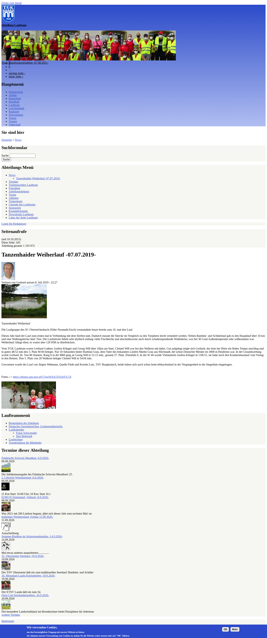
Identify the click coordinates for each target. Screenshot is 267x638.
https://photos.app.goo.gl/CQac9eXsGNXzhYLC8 (42, 376)
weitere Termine (10, 614)
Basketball (15, 98)
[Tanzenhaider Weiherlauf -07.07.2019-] (24, 317)
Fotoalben (14, 188)
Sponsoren (15, 207)
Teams (12, 194)
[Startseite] (8, 21)
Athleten (14, 198)
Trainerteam (15, 201)
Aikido (13, 95)
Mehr (235, 629)
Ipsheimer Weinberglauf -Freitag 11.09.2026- (27, 516)
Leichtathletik (16, 108)
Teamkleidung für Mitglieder (25, 442)
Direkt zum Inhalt (11, 3)
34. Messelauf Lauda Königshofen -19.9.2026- (28, 575)
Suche (5, 155)
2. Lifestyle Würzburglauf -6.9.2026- (22, 477)
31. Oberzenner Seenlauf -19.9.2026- (22, 556)
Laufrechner (16, 439)
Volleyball (14, 124)
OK (225, 629)
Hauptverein (16, 92)
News (18, 139)
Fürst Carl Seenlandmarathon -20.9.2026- (25, 595)
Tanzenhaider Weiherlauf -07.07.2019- (38, 178)
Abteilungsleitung (19, 191)
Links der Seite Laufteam (23, 217)
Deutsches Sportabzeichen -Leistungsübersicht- (36, 426)
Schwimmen (16, 114)
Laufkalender (16, 429)
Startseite (6, 139)
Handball (14, 101)
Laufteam (14, 105)
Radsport (14, 111)
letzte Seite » (16, 76)
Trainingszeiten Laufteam (23, 184)
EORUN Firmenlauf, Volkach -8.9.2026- (25, 497)
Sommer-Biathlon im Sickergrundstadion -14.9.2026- (31, 536)
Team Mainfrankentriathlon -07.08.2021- (24, 62)
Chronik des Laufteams (22, 204)
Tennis (12, 118)
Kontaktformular (18, 211)
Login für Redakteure (13, 223)
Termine (13, 181)
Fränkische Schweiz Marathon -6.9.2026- (25, 458)
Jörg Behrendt (24, 436)
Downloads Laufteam (21, 214)
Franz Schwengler (26, 432)
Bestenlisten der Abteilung (24, 423)
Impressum (7, 621)
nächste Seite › (17, 73)
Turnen (13, 121)
